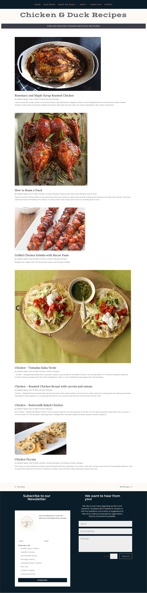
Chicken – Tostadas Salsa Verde (35, 367)
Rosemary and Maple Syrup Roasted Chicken (44, 95)
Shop (83, 5)
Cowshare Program (28, 570)
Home (38, 5)
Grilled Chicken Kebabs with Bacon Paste (42, 255)
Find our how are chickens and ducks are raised (73, 26)
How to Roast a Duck (28, 190)
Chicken (42, 194)
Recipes (56, 99)
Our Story (49, 5)
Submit (126, 556)
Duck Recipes (80, 194)
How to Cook (92, 194)
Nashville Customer (28, 552)
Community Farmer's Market (31, 563)
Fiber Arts (24, 567)
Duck (72, 194)
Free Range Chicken (68, 463)
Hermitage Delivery (28, 559)
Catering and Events (28, 574)
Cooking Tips (65, 194)
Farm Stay (96, 5)
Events (108, 5)
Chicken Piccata (25, 459)
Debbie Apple (22, 99)
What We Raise (66, 5)
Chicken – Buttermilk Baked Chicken (39, 405)
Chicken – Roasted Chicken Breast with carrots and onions (53, 386)
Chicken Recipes (45, 99)
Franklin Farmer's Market (30, 548)
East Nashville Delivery (29, 556)
